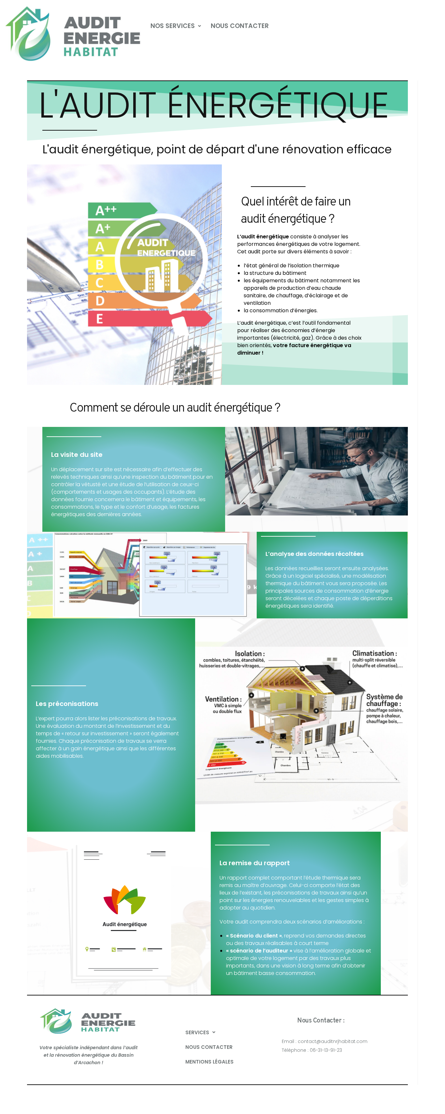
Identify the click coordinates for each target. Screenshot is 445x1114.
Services (197, 1032)
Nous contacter (240, 25)
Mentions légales (209, 1061)
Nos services (173, 25)
